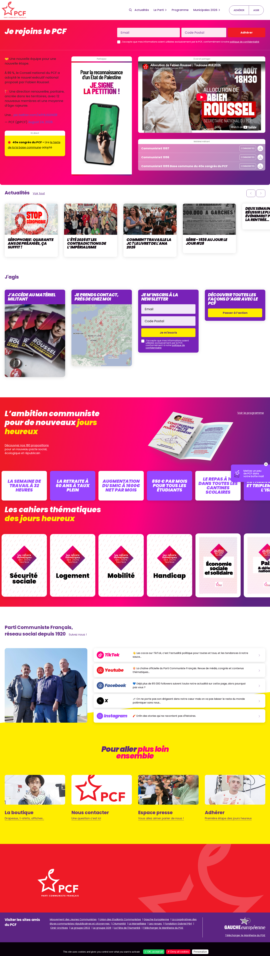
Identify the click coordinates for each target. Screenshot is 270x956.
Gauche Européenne (156, 919)
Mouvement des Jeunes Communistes (73, 919)
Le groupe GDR (102, 928)
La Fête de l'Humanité (127, 928)
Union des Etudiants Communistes (120, 919)
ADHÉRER (239, 10)
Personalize (200, 951)
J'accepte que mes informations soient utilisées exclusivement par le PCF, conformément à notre (190, 41)
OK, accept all (155, 951)
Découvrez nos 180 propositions (27, 445)
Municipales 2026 (205, 10)
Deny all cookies (179, 951)
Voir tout (39, 193)
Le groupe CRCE (80, 928)
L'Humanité (119, 923)
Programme (180, 10)
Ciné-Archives (59, 928)
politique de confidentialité (244, 41)
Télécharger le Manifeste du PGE (163, 928)
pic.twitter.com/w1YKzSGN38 (35, 115)
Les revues (155, 923)
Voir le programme (250, 413)
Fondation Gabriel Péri (178, 923)
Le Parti (159, 10)
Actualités (142, 10)
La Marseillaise (137, 923)
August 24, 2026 (40, 122)
